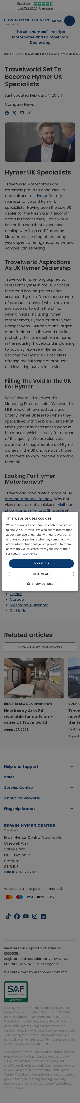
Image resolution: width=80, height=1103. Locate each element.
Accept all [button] (41, 563)
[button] (40, 583)
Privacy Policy (28, 554)
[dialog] (40, 551)
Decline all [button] (41, 574)
